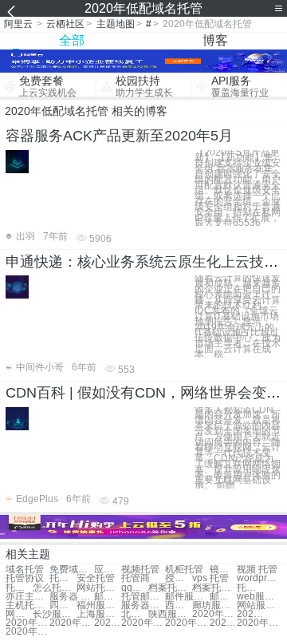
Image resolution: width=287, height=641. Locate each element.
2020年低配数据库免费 (250, 614)
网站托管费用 (98, 588)
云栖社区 (65, 24)
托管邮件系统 (143, 596)
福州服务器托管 (98, 605)
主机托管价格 (27, 605)
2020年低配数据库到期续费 (107, 623)
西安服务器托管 (178, 605)
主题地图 (115, 24)
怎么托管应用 (55, 588)
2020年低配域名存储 (259, 623)
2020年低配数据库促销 (71, 623)
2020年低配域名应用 (214, 614)
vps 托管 (210, 578)
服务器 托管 (71, 596)
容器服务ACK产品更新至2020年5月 (119, 136)
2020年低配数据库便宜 (143, 623)
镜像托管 (223, 569)
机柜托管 (184, 569)
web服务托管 (259, 596)
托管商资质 (250, 588)
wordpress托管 (259, 578)
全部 (72, 40)
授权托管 (178, 578)
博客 (215, 40)
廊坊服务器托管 (214, 605)
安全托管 (96, 578)
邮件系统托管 (223, 596)
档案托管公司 (170, 588)
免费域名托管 (71, 569)
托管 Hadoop (19, 588)
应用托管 (107, 569)
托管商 (135, 578)
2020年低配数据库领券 (27, 631)
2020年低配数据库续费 (187, 623)
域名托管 (25, 569)
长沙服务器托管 (55, 614)
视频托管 (140, 569)
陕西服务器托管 (170, 614)
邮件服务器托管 (187, 596)
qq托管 (134, 588)
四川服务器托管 (63, 605)
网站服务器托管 (259, 605)
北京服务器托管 (134, 614)
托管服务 (63, 578)
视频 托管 (257, 569)
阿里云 (18, 24)
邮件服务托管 (107, 596)
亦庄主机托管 (27, 596)
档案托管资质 (214, 588)
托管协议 (25, 578)
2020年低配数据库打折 (27, 623)
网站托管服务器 (19, 614)
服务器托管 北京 (143, 605)
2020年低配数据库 (223, 623)
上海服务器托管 (98, 614)
